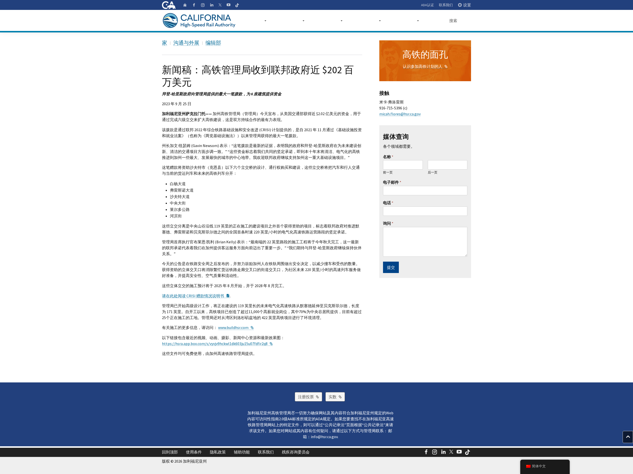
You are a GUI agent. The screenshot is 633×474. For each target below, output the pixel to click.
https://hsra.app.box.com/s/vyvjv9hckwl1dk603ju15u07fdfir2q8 (217, 343)
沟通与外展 (186, 42)
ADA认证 (427, 5)
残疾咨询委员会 (296, 451)
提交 (391, 267)
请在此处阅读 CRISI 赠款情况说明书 (196, 295)
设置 (467, 4)
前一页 (388, 173)
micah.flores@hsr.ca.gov (400, 113)
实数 (337, 396)
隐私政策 (218, 451)
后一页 (432, 173)
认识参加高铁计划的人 (425, 66)
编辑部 (213, 42)
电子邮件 (392, 182)
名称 (388, 156)
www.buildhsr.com (236, 327)
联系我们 (446, 5)
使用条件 (194, 451)
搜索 (453, 20)
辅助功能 (242, 451)
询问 (388, 223)
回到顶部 (170, 451)
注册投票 (310, 396)
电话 (388, 202)
